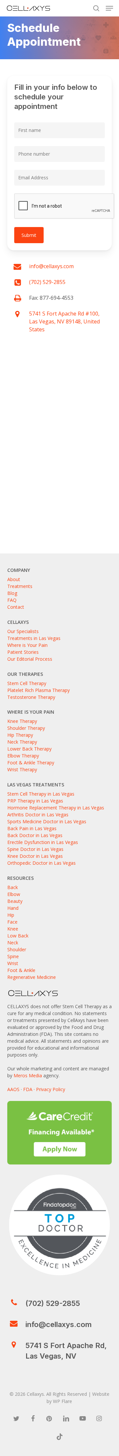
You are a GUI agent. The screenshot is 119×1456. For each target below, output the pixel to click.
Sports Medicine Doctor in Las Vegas (46, 821)
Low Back (17, 935)
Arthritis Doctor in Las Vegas (37, 814)
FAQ (12, 600)
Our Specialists (23, 631)
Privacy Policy (50, 1089)
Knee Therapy (22, 721)
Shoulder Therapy (26, 728)
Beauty (14, 901)
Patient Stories (23, 652)
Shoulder (16, 949)
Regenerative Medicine (31, 977)
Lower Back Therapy (29, 749)
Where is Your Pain (27, 645)
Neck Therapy (22, 742)
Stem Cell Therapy (26, 683)
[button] (109, 8)
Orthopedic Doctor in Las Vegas (41, 863)
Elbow (13, 894)
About (13, 579)
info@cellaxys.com (51, 266)
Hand (13, 908)
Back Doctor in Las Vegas (34, 835)
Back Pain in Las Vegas (32, 828)
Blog (12, 593)
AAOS (13, 1089)
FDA (27, 1089)
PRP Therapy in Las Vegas (35, 801)
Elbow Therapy (23, 756)
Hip (10, 915)
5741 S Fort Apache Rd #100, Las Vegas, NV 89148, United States (64, 321)
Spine (13, 956)
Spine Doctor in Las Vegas (35, 849)
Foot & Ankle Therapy (30, 762)
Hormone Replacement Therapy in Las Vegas (55, 808)
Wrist (12, 963)
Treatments (19, 586)
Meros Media (28, 1075)
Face (12, 922)
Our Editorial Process (29, 659)
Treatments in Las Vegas (33, 638)
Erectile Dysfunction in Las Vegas (42, 842)
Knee (12, 929)
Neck (12, 942)
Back (12, 887)
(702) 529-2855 (47, 282)
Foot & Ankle (21, 970)
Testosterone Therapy (31, 697)
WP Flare (62, 1401)
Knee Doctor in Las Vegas (35, 856)
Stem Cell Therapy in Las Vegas (40, 794)
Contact (15, 607)
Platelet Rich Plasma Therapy (38, 690)
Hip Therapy (20, 735)
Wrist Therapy (22, 769)
